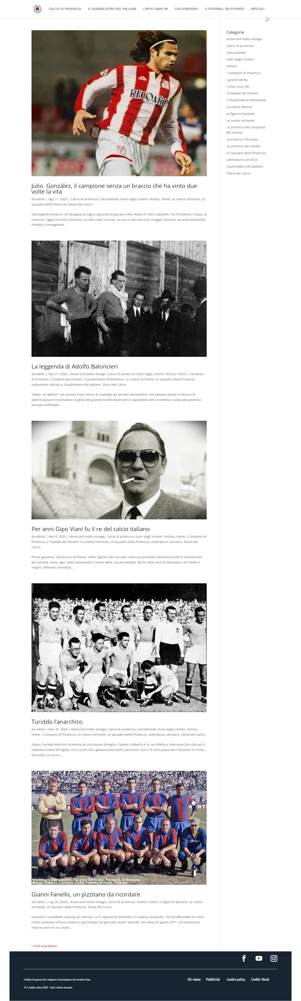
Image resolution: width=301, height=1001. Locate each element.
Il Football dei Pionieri (66, 379)
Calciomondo (109, 199)
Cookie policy (236, 979)
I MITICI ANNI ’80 (155, 9)
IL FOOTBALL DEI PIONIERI (224, 9)
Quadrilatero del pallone (82, 384)
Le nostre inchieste (186, 199)
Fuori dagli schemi (134, 199)
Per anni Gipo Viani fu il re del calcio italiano (91, 529)
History (154, 199)
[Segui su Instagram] (274, 958)
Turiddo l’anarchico (57, 722)
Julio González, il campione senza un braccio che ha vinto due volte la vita (114, 188)
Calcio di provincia (84, 199)
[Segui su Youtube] (259, 958)
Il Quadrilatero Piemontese (104, 379)
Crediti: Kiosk (260, 979)
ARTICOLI (257, 9)
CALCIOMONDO (186, 9)
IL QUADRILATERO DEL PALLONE (112, 9)
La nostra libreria (239, 107)
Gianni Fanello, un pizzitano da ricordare (86, 894)
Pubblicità (213, 979)
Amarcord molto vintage (88, 374)
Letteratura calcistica (47, 384)
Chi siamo (194, 979)
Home (166, 199)
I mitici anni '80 (238, 86)
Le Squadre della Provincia (175, 379)
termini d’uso (83, 979)
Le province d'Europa (242, 139)
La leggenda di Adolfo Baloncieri (75, 366)
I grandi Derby (237, 80)
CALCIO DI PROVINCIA (65, 9)
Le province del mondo (243, 146)
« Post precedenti (44, 946)
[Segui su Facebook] (244, 958)
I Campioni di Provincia (59, 734)
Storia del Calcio (80, 204)
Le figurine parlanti (173, 902)
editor (40, 199)
